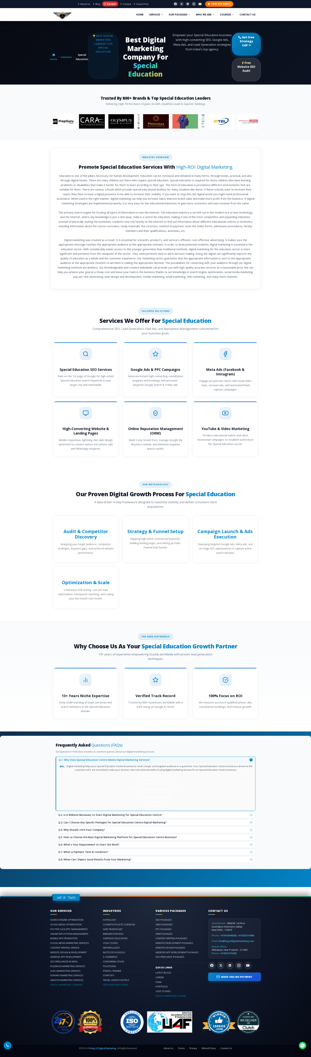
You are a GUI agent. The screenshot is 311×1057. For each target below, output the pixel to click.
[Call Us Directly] (8, 1045)
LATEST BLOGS (163, 972)
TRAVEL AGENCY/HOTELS (116, 980)
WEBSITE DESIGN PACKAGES (170, 947)
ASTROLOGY (109, 919)
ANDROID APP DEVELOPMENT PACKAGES (177, 952)
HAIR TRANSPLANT (113, 929)
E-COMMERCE (110, 956)
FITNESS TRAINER (112, 970)
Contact (127, 4)
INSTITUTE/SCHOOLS (114, 952)
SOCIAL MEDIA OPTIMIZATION (66, 924)
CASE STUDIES (163, 991)
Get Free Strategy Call (247, 41)
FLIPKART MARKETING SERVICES (66, 975)
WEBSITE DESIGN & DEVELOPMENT (68, 952)
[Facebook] (175, 4)
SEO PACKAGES (164, 919)
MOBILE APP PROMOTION (63, 938)
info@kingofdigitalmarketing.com (236, 941)
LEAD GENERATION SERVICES (65, 970)
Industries (66, 57)
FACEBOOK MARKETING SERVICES (67, 966)
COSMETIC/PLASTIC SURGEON (119, 924)
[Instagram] (193, 4)
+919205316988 (246, 935)
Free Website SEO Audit (246, 67)
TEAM (158, 982)
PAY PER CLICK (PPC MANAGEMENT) (68, 929)
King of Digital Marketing (103, 1048)
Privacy (193, 1048)
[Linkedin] (187, 4)
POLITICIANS (109, 966)
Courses (225, 14)
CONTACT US (248, 14)
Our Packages (178, 14)
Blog (97, 4)
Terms (181, 1048)
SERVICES (154, 14)
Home (139, 14)
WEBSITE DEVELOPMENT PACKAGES (174, 943)
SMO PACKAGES (164, 924)
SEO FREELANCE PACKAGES (170, 956)
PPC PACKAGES (164, 929)
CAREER (160, 977)
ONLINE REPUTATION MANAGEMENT (69, 933)
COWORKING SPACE (113, 961)
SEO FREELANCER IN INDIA (64, 961)
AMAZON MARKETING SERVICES (67, 980)
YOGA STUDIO (110, 943)
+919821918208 (228, 953)
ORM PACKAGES (164, 933)
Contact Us (226, 1048)
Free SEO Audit (221, 3)
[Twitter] (181, 4)
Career (111, 4)
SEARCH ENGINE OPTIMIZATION (67, 919)
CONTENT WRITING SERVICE (64, 947)
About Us (85, 4)
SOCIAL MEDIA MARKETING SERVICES (69, 943)
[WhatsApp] (302, 1045)
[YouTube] (200, 4)
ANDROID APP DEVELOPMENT (66, 956)
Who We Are (203, 14)
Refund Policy (209, 1048)
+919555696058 (228, 935)
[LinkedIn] (229, 965)
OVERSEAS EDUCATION (115, 938)
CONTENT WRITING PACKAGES (171, 938)
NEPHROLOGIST (111, 947)
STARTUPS (108, 975)
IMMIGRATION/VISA (113, 933)
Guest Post (142, 4)
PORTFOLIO (162, 986)
